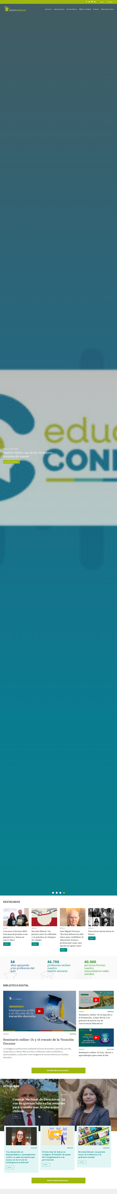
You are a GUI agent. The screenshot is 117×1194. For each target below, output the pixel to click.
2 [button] (57, 893)
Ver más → (6, 469)
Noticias (96, 9)
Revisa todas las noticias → (58, 1180)
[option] (58, 448)
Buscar (102, 2)
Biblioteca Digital (85, 9)
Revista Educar (72, 9)
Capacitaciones (59, 9)
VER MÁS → (6, 944)
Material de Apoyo (107, 9)
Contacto (109, 2)
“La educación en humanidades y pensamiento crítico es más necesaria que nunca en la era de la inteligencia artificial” (20, 1157)
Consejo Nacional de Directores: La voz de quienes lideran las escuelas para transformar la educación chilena (39, 1105)
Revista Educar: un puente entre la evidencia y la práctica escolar (91, 1154)
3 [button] (60, 893)
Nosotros (48, 9)
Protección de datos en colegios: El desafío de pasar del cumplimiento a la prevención (56, 1156)
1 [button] (53, 893)
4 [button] (64, 893)
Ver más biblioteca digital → (58, 1070)
